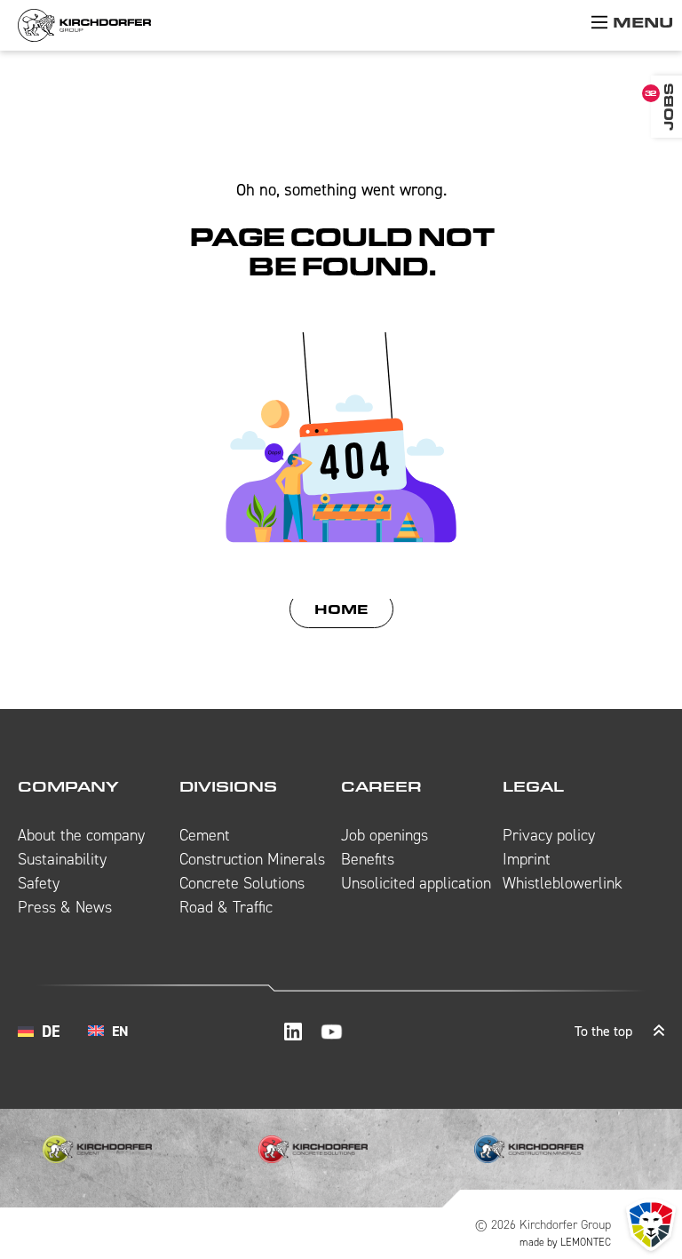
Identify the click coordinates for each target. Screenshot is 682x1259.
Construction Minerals (252, 859)
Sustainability (62, 859)
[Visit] (293, 1031)
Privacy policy (549, 835)
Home (341, 609)
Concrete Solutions (242, 883)
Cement (204, 835)
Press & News (65, 907)
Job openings (384, 835)
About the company (81, 835)
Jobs (668, 107)
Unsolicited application (416, 883)
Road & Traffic (226, 907)
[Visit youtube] (332, 1031)
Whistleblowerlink (563, 883)
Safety (38, 883)
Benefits (367, 859)
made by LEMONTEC (565, 1242)
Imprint (527, 859)
